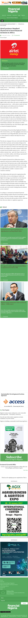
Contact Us (2, 587)
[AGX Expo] (14, 537)
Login (19, 15)
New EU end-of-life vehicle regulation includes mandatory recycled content (11, 417)
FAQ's (1, 589)
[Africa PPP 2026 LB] (14, 4)
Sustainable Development (8, 24)
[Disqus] (14, 337)
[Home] (14, 13)
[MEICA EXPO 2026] (14, 576)
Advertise (9, 15)
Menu (2, 21)
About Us (4, 15)
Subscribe (15, 15)
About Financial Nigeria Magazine (7, 583)
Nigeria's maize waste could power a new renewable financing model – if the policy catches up (13, 413)
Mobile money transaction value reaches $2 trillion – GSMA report (13, 303)
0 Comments (17, 35)
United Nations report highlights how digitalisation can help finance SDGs (12, 230)
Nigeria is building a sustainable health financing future (13, 421)
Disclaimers (24, 616)
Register (23, 15)
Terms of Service (12, 616)
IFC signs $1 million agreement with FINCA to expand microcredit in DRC (13, 266)
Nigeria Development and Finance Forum (9, 584)
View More (25, 472)
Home (1, 580)
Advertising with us (4, 586)
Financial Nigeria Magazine (14, 457)
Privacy (19, 616)
